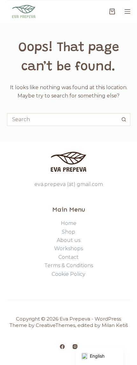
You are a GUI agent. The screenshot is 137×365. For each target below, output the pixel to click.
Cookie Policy (68, 274)
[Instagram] (75, 346)
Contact (68, 257)
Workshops (68, 248)
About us (68, 240)
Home (68, 223)
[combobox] (62, 119)
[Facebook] (62, 346)
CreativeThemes (55, 325)
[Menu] (127, 11)
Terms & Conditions (68, 265)
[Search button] (124, 119)
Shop (68, 232)
